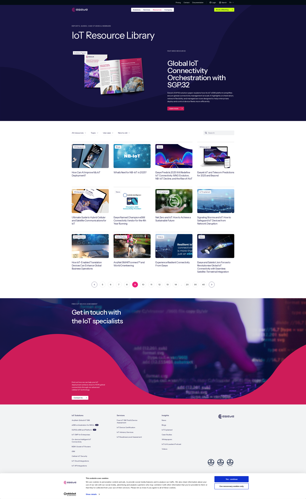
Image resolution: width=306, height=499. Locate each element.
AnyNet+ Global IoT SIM (81, 420)
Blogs (164, 425)
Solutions (136, 10)
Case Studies (167, 435)
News (164, 420)
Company (168, 10)
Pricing (178, 2)
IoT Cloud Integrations (80, 461)
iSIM (73, 451)
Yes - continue (232, 479)
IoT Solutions (77, 415)
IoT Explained (167, 430)
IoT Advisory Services (125, 432)
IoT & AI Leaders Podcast (171, 444)
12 (159, 284)
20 (187, 284)
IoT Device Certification (126, 427)
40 (203, 284)
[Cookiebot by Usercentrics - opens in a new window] (70, 494)
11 (151, 284)
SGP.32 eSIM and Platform (84, 430)
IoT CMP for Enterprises (81, 435)
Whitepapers (167, 439)
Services (146, 10)
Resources (157, 10)
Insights (165, 415)
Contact (186, 2)
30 (195, 284)
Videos (164, 449)
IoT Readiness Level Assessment (129, 437)
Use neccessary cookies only (231, 486)
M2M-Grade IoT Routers (81, 447)
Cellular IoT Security (79, 456)
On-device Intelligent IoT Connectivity (81, 440)
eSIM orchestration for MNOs (85, 425)
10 (143, 284)
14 (176, 284)
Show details (91, 494)
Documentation (197, 2)
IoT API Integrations (79, 466)
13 (168, 284)
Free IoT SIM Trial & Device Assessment (127, 421)
